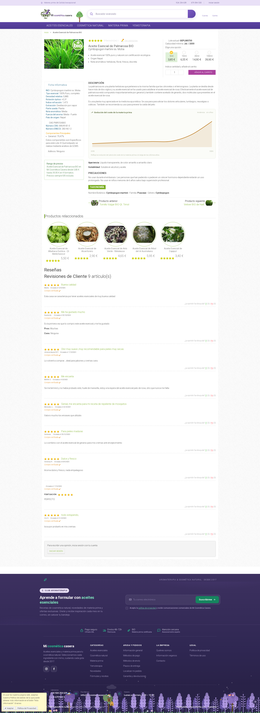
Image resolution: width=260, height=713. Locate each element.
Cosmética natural (99, 655)
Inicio (46, 32)
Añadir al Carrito (203, 72)
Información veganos (166, 655)
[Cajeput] (173, 234)
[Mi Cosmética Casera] (56, 14)
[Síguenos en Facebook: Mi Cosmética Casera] (54, 669)
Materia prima (96, 661)
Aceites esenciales (99, 650)
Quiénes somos (164, 650)
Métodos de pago (131, 655)
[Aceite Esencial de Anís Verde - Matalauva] (116, 234)
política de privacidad (147, 608)
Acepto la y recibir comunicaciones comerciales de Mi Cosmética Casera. (170, 608)
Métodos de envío (131, 661)
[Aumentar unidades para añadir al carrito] (181, 72)
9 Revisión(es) (110, 40)
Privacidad (181, 707)
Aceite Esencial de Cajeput (173, 250)
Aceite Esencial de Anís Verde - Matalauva (115, 250)
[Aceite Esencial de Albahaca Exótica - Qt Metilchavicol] (58, 234)
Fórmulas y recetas (99, 676)
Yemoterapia (96, 666)
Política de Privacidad (26, 708)
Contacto (160, 661)
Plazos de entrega (131, 666)
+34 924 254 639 (59, 693)
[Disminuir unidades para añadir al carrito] (168, 72)
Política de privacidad (200, 650)
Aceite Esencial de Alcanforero (87, 250)
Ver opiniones (131, 40)
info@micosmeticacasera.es (95, 695)
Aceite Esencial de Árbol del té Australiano (144, 250)
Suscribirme (205, 599)
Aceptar (10, 708)
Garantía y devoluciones (134, 676)
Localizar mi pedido (132, 671)
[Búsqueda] (192, 14)
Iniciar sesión (214, 3)
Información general (132, 650)
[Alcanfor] (87, 234)
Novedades (95, 671)
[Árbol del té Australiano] (144, 234)
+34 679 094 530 (59, 697)
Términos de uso (198, 655)
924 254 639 (181, 3)
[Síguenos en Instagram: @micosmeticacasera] (46, 669)
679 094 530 (196, 3)
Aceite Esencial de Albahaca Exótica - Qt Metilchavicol (58, 251)
